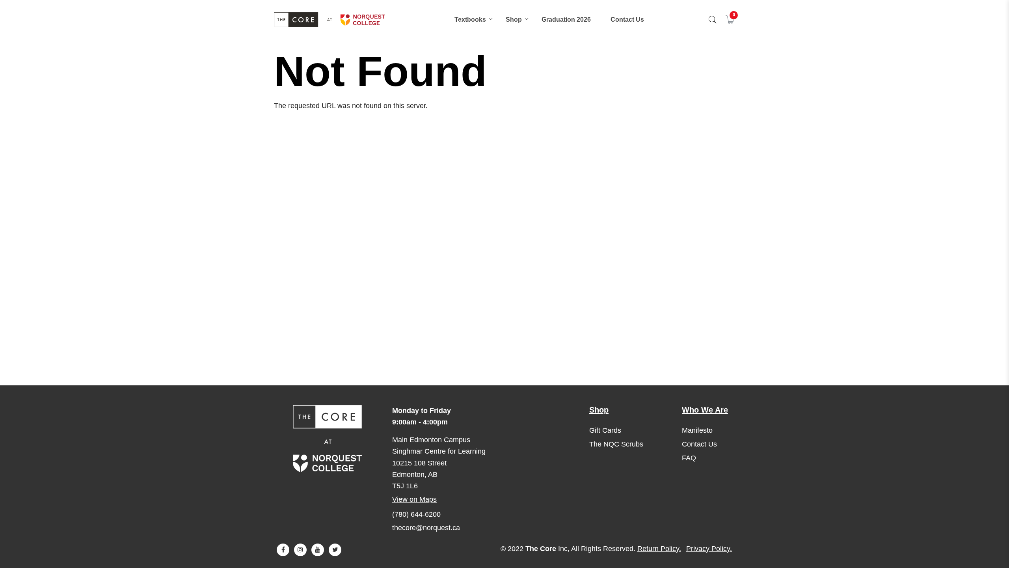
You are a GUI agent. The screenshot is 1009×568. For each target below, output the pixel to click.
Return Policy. (659, 549)
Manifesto (697, 430)
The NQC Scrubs (616, 444)
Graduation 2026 (566, 19)
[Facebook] (283, 550)
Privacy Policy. (709, 549)
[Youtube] (317, 550)
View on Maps (414, 499)
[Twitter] (335, 550)
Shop (514, 19)
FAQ (689, 458)
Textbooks (470, 19)
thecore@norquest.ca (426, 528)
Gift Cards (605, 430)
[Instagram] (300, 550)
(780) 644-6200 (416, 514)
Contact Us (627, 19)
